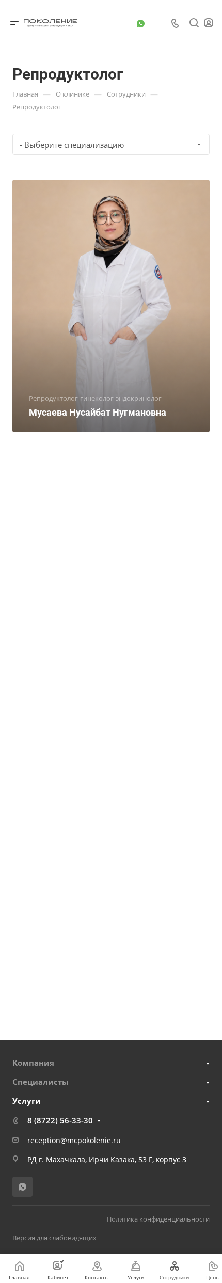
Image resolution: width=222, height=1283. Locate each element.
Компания (33, 1062)
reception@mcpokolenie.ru (74, 1140)
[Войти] (208, 23)
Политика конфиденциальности (158, 1219)
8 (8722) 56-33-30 (60, 1120)
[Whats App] (140, 23)
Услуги (26, 1101)
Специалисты (40, 1081)
